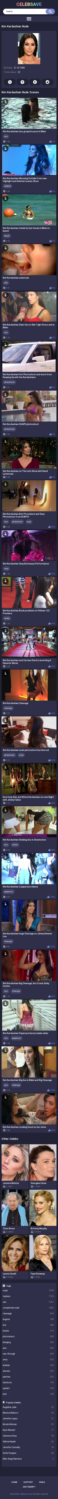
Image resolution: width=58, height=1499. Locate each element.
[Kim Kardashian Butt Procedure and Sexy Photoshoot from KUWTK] (29, 495)
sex (28, 1302)
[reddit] (48, 82)
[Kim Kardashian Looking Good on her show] (29, 1108)
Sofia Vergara (28, 1453)
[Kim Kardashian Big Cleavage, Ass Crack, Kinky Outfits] (29, 965)
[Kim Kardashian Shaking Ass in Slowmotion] (29, 821)
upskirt (28, 1388)
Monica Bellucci (28, 1413)
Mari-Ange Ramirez (28, 1459)
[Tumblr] (35, 82)
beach (7, 236)
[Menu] (29, 19)
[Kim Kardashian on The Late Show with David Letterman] (29, 453)
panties (28, 1376)
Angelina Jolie (28, 1407)
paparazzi (8, 892)
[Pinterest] (22, 82)
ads (6, 283)
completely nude (28, 1307)
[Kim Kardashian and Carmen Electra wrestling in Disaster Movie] (29, 642)
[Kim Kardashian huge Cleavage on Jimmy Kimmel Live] (29, 915)
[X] (10, 82)
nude (28, 1290)
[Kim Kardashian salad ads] (29, 259)
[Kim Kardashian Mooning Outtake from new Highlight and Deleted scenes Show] (29, 160)
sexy (28, 1359)
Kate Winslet (28, 1430)
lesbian (28, 1365)
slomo (15, 845)
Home (14, 1482)
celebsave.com (26, 1494)
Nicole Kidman (28, 1424)
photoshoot (28, 1336)
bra (28, 1325)
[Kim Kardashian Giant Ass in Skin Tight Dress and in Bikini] (29, 306)
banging (28, 1342)
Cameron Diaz (28, 1436)
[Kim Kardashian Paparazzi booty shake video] (29, 1015)
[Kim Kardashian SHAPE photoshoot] (29, 406)
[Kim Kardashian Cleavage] (29, 685)
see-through (28, 1353)
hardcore (28, 1382)
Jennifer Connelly (28, 1447)
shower (28, 1371)
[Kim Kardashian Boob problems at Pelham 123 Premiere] (29, 592)
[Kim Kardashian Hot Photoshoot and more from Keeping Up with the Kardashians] (29, 356)
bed (28, 1394)
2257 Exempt (29, 1487)
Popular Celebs (13, 1402)
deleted (7, 186)
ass (28, 1348)
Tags (8, 1286)
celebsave (29, 4)
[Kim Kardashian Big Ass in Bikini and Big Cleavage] (29, 1061)
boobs (28, 1330)
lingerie (28, 1319)
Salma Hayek (28, 1441)
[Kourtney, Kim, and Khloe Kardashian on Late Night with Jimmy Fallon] (29, 778)
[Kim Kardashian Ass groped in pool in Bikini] (29, 113)
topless (28, 1296)
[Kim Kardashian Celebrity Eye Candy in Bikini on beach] (29, 209)
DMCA (42, 1482)
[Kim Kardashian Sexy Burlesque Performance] (29, 545)
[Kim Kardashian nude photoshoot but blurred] (29, 731)
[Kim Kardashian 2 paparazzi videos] (29, 868)
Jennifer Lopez (28, 1418)
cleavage (28, 1313)
